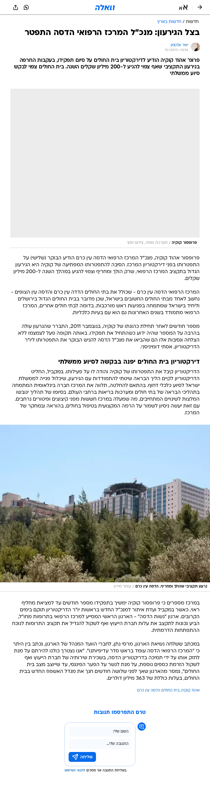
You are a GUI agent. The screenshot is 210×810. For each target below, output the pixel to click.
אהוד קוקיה (190, 690)
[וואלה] (105, 7)
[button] (183, 7)
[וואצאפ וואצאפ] (26, 7)
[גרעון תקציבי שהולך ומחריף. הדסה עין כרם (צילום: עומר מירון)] (105, 508)
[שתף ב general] (16, 7)
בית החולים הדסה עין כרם (158, 690)
